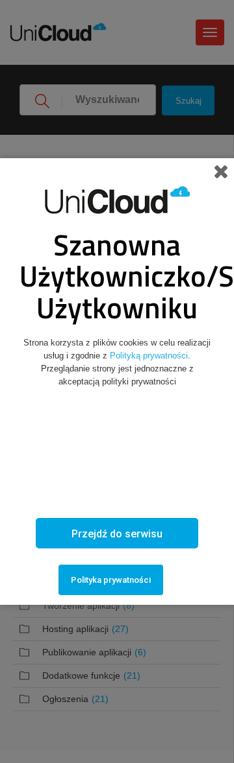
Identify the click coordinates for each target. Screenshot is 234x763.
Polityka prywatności (111, 580)
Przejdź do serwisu (117, 534)
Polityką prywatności (149, 355)
